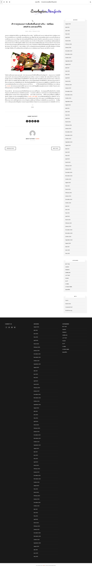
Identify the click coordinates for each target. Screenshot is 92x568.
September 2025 (68, 61)
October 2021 (68, 202)
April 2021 (67, 216)
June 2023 (67, 152)
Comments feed (68, 307)
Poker (67, 278)
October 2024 (68, 98)
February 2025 (68, 84)
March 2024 (68, 121)
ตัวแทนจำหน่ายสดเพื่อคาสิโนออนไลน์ (48, 2)
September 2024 (68, 101)
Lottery (67, 275)
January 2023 (68, 169)
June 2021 (67, 209)
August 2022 (68, 182)
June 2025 (67, 71)
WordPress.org (68, 310)
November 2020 (68, 233)
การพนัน (67, 283)
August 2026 (68, 23)
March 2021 (67, 219)
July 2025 (67, 67)
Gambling (67, 272)
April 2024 (67, 118)
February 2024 (68, 125)
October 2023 (68, 138)
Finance (67, 269)
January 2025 (68, 88)
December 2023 (68, 131)
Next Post (55, 148)
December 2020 (68, 229)
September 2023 (68, 142)
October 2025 (68, 57)
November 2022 (68, 175)
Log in (66, 300)
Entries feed (68, 303)
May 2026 (67, 34)
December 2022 (68, 172)
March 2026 (68, 40)
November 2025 (68, 54)
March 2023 (68, 162)
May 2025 (67, 74)
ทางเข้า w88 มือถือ (32, 96)
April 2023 (67, 158)
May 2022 (67, 185)
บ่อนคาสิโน (37, 2)
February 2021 (68, 223)
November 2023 (68, 135)
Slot (66, 281)
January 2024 (68, 128)
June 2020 (67, 250)
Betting (67, 264)
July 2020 (67, 246)
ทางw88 (9, 86)
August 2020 (68, 243)
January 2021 (68, 226)
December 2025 (68, 50)
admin (37, 138)
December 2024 (68, 91)
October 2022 (68, 179)
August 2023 (68, 145)
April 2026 (67, 37)
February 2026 (68, 44)
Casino (26, 31)
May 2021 (67, 212)
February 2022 (68, 192)
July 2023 (67, 148)
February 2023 (68, 165)
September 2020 (68, 239)
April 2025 (67, 77)
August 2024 (68, 104)
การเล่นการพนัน (68, 286)
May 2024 (67, 115)
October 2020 (68, 236)
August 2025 (68, 64)
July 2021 (67, 206)
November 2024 (68, 94)
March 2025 (68, 81)
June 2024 (67, 111)
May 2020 (67, 253)
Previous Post (10, 148)
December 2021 (68, 199)
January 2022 (68, 196)
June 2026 (67, 30)
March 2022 (68, 189)
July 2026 (67, 27)
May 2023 (67, 155)
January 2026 (68, 47)
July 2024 (67, 108)
